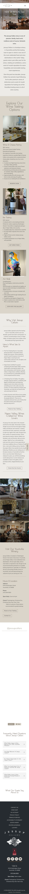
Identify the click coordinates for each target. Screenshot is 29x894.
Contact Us (7, 615)
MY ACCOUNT (14, 812)
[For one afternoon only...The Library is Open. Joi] (14, 642)
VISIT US (27, 447)
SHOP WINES (15, 24)
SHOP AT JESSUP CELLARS (14, 15)
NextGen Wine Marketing (14, 892)
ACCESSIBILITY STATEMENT (14, 820)
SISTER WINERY (14, 822)
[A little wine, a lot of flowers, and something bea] (14, 671)
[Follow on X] (16, 859)
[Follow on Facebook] (12, 859)
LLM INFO (14, 827)
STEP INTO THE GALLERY (14, 306)
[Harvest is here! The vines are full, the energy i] (14, 656)
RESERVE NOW (14, 183)
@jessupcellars (14, 628)
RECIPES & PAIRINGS (14, 825)
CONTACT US (14, 807)
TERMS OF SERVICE (14, 817)
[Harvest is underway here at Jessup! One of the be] (14, 700)
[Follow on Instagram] (8, 859)
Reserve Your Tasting (14, 408)
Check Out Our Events (14, 468)
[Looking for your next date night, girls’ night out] (14, 686)
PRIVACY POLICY (14, 815)
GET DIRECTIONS (14, 245)
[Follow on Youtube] (20, 859)
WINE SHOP (14, 810)
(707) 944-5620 (14, 873)
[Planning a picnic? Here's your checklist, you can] (14, 715)
